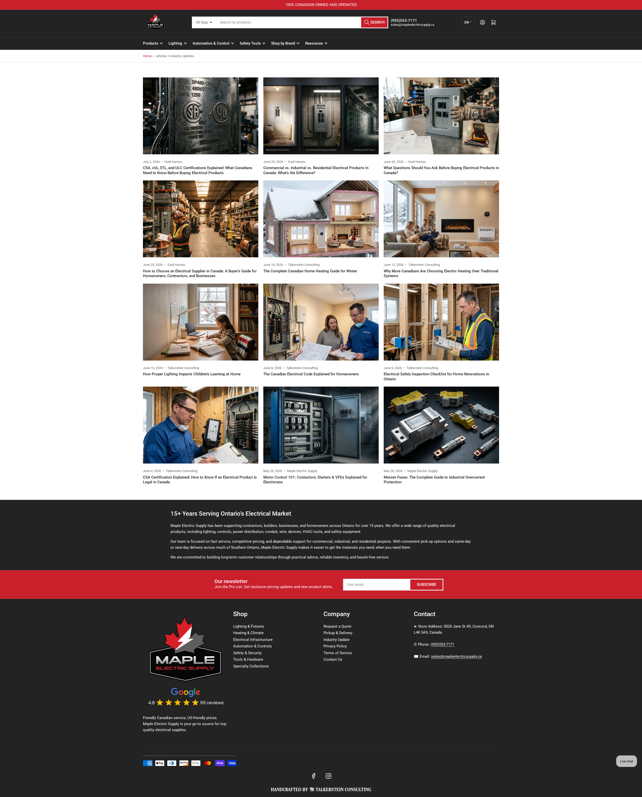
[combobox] (302, 22)
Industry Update (337, 639)
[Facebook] (313, 776)
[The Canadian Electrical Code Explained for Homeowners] (321, 322)
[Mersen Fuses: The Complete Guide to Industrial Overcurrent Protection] (441, 425)
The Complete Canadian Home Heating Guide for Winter (310, 271)
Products (150, 43)
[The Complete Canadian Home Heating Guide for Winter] (321, 218)
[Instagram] (329, 776)
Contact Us (333, 659)
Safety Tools (250, 43)
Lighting (175, 43)
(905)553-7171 (442, 644)
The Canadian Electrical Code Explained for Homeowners (311, 374)
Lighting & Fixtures (248, 626)
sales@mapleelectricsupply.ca (456, 656)
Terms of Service (338, 653)
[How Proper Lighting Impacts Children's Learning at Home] (200, 322)
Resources (314, 43)
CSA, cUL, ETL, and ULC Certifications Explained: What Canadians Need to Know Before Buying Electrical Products (197, 170)
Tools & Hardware (248, 659)
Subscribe (426, 584)
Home (147, 56)
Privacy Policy (335, 646)
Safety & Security (247, 653)
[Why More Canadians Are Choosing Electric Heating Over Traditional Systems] (441, 218)
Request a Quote (337, 626)
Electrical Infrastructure (253, 639)
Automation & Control (211, 43)
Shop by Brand (283, 43)
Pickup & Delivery (338, 633)
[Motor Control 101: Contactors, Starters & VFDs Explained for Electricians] (321, 425)
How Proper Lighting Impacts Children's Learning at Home (191, 374)
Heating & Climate (248, 633)
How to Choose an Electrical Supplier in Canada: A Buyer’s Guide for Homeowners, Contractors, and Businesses (200, 273)
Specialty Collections (251, 666)
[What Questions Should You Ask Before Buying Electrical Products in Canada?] (441, 115)
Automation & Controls (252, 646)
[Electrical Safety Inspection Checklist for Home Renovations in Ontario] (441, 322)
